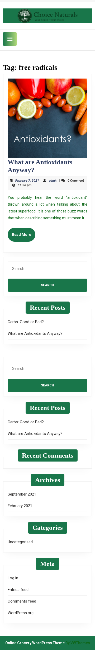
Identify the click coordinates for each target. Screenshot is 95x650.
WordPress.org (21, 612)
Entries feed (18, 589)
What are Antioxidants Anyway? (35, 333)
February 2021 (20, 505)
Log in (13, 578)
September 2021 (22, 494)
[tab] (10, 39)
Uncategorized (20, 542)
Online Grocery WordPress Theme (35, 643)
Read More (23, 237)
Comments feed (22, 601)
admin (53, 180)
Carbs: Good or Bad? (26, 321)
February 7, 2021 (27, 180)
